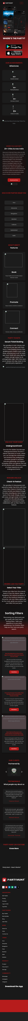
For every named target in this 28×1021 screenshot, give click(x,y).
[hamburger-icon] (21, 3)
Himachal (14, 208)
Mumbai (14, 219)
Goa (14, 202)
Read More (14, 672)
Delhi (14, 235)
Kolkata (14, 224)
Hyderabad (14, 230)
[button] (6, 772)
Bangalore (14, 213)
